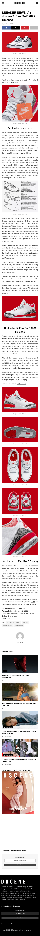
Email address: (20, 857)
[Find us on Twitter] (5, 923)
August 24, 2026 (7, 764)
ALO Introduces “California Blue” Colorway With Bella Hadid (19, 704)
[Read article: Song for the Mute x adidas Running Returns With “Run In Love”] (20, 748)
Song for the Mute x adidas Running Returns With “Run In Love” (19, 760)
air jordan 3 (10, 622)
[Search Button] (37, 3)
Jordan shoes (21, 384)
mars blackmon (7, 625)
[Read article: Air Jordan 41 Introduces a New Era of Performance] (20, 664)
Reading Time (18, 625)
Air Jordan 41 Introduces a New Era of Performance (15, 676)
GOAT (33, 602)
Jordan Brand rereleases (21, 368)
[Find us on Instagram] (8, 923)
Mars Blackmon (26, 267)
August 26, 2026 (7, 708)
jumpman (25, 622)
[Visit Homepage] (20, 3)
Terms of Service (20, 900)
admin (20, 642)
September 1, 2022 (7, 24)
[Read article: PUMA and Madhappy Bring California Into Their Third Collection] (20, 720)
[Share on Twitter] (15, 28)
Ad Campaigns (8, 699)
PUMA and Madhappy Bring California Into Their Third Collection (19, 732)
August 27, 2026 (7, 680)
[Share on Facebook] (6, 28)
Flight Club (6, 604)
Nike (3, 165)
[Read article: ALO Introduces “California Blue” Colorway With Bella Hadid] (20, 692)
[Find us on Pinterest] (11, 923)
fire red (18, 622)
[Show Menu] (3, 3)
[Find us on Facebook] (1, 923)
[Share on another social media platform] (34, 28)
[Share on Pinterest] (25, 28)
